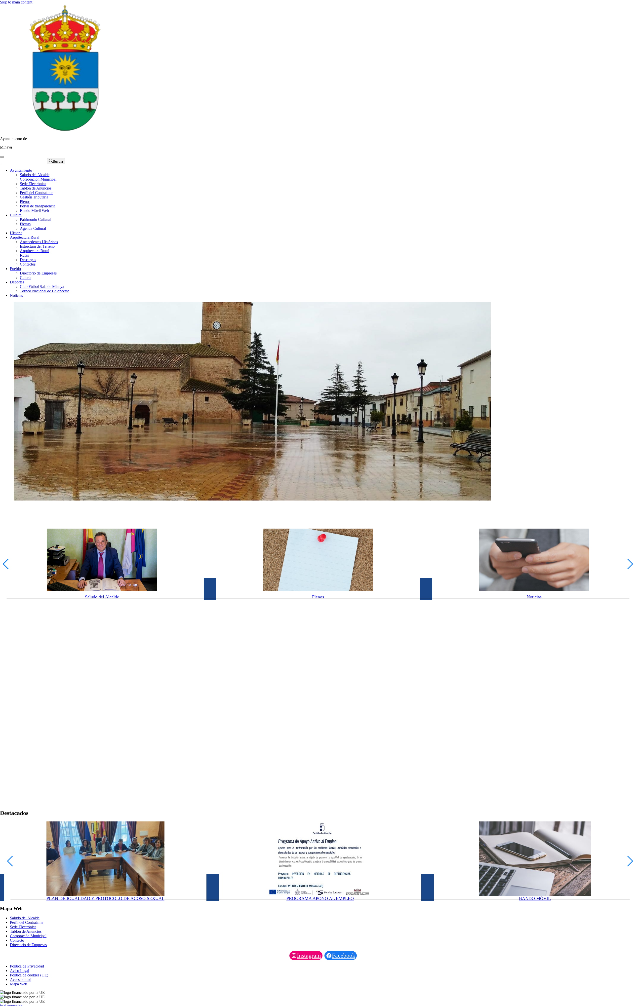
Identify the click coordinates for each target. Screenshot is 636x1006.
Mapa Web (18, 984)
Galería (25, 277)
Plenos (25, 201)
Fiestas (25, 224)
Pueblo (15, 269)
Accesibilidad (20, 979)
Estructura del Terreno (37, 246)
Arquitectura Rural (24, 237)
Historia (16, 233)
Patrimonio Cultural (35, 219)
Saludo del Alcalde (34, 175)
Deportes (17, 282)
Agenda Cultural (33, 228)
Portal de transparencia (37, 206)
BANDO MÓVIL (535, 898)
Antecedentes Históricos (39, 242)
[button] (5, 564)
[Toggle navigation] (2, 157)
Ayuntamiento (21, 170)
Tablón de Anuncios (35, 188)
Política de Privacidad (27, 966)
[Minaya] (63, 130)
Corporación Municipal (38, 179)
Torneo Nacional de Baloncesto (44, 291)
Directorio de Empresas (38, 273)
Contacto (17, 940)
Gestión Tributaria (34, 197)
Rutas (24, 255)
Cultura (16, 215)
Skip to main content (16, 2)
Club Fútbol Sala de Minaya (42, 286)
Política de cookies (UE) (29, 975)
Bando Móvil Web (34, 210)
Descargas (28, 260)
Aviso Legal (19, 970)
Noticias (16, 295)
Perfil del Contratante (36, 193)
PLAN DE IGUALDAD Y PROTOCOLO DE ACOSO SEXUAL (105, 898)
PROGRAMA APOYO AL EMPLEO (320, 898)
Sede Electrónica (33, 184)
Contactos (28, 264)
